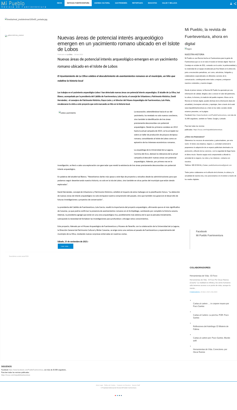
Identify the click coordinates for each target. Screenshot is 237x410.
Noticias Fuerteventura (78, 3)
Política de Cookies (110, 385)
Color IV (121, 395)
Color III (119, 395)
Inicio (59, 3)
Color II (117, 395)
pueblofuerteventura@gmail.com (220, 165)
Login (231, 3)
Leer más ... (65, 246)
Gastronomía (121, 3)
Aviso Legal (99, 385)
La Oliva (69, 54)
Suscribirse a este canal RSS (19, 256)
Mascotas (152, 3)
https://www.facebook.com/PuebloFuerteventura (209, 115)
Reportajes (137, 3)
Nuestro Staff (136, 385)
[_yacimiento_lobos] (27, 36)
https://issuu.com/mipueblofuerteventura (207, 130)
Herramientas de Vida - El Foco (203, 276)
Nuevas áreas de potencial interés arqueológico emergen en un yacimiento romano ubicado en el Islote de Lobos (119, 43)
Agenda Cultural (102, 3)
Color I (115, 395)
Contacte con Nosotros (124, 385)
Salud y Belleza (169, 3)
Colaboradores (195, 292)
